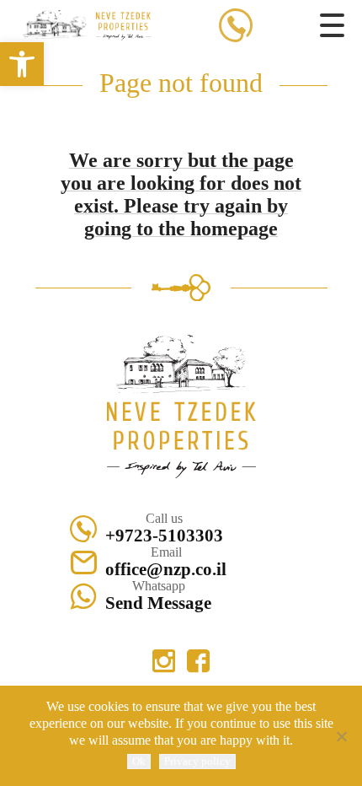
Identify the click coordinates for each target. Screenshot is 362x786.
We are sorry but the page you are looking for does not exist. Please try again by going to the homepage (181, 194)
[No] (341, 736)
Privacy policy (197, 761)
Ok (139, 761)
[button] (22, 64)
